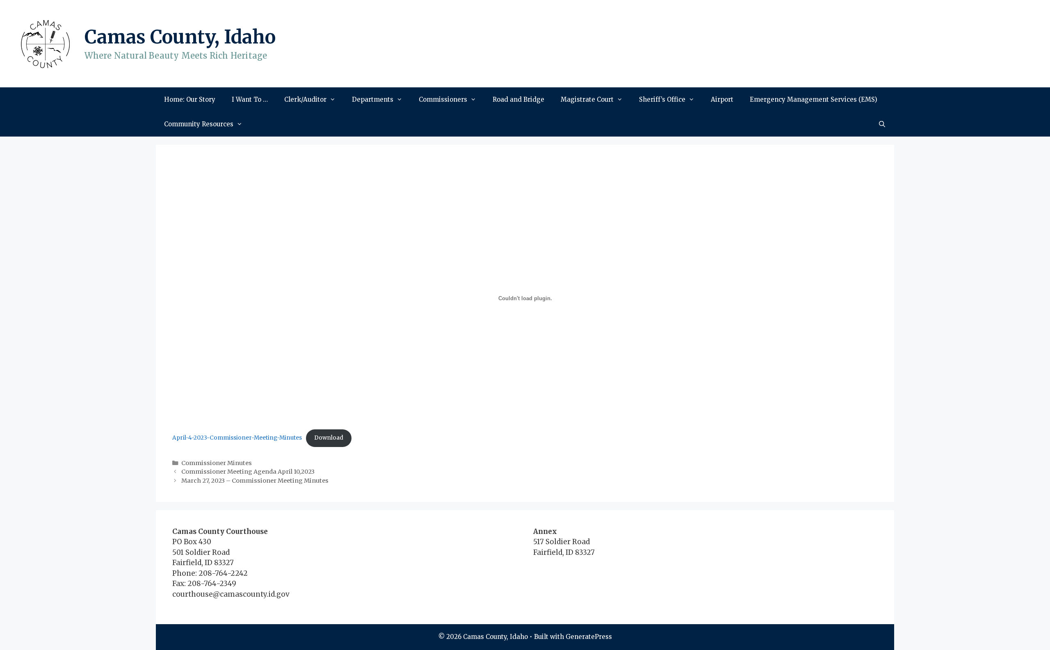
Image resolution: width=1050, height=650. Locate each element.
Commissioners (443, 99)
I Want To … (250, 99)
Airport (722, 99)
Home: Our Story (189, 99)
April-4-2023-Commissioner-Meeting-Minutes (237, 437)
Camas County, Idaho (180, 36)
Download (328, 437)
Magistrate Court (587, 99)
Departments (372, 99)
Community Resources (198, 124)
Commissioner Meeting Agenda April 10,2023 (248, 471)
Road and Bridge (518, 99)
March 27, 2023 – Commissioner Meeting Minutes (255, 480)
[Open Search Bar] (882, 124)
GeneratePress (589, 637)
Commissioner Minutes (216, 463)
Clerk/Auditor (305, 99)
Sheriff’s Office (662, 99)
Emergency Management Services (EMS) (813, 99)
